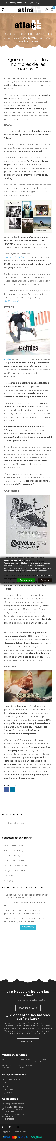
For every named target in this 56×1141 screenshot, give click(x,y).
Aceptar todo (26, 580)
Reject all (45, 580)
